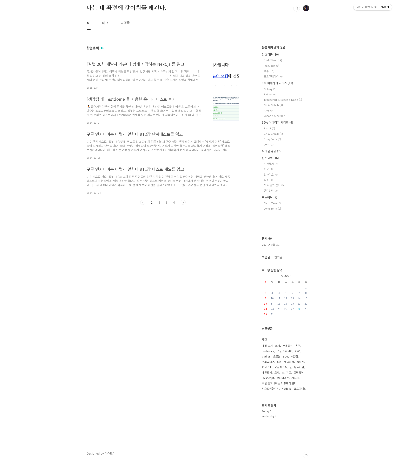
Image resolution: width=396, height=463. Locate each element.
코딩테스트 (283, 378)
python (266, 356)
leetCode (271, 66)
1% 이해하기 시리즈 (277, 83)
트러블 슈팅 (271, 151)
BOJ (285, 356)
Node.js (286, 388)
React (269, 128)
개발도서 (267, 372)
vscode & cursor (276, 116)
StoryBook (272, 139)
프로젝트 (269, 197)
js (283, 372)
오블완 (276, 356)
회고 (268, 169)
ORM (268, 144)
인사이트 (271, 174)
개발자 (295, 378)
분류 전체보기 (273, 47)
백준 (269, 71)
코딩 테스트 (281, 367)
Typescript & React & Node (283, 100)
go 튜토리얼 (297, 367)
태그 (105, 22)
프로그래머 (268, 362)
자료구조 (267, 367)
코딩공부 (299, 372)
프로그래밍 (300, 388)
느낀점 (294, 356)
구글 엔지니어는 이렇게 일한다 (279, 383)
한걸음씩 (270, 158)
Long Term (272, 208)
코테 (276, 372)
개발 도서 (267, 346)
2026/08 (285, 275)
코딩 (277, 346)
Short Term (273, 203)
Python (270, 94)
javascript (268, 378)
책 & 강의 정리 (274, 185)
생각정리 (271, 190)
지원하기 (271, 164)
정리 (279, 362)
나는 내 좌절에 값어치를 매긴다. (126, 8)
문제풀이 (287, 346)
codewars (268, 351)
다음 (183, 202)
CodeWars (273, 60)
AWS (268, 110)
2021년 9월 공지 (271, 245)
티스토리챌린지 (270, 388)
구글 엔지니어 (284, 351)
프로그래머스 (273, 76)
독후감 (300, 362)
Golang (270, 89)
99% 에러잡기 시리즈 (277, 122)
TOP (306, 455)
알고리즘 (270, 54)
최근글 (266, 257)
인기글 (278, 257)
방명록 (125, 22)
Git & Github (273, 105)
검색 (296, 8)
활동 (268, 180)
